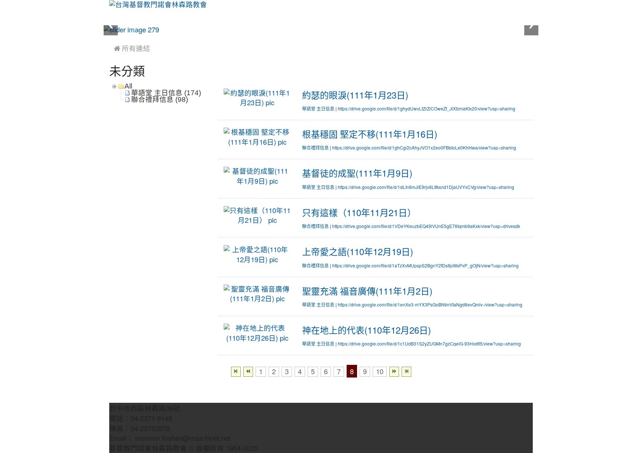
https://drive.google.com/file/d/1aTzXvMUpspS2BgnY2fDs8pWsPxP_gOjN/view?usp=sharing (425, 266)
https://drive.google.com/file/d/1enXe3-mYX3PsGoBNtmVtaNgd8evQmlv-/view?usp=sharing (430, 305)
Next (531, 25)
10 (379, 371)
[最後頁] (406, 372)
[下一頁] (394, 372)
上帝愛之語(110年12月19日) (357, 251)
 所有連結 (132, 48)
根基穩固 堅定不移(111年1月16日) (369, 134)
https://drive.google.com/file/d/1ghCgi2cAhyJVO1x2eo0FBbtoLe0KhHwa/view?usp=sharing (424, 148)
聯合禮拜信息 (315, 148)
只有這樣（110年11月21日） (359, 212)
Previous (111, 25)
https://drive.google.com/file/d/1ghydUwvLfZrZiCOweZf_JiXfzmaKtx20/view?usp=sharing (426, 109)
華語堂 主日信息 (318, 109)
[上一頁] (248, 372)
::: (111, 38)
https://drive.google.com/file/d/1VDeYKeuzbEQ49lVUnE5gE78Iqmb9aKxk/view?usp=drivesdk (426, 226)
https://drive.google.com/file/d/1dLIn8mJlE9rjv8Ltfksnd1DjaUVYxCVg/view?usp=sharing (426, 187)
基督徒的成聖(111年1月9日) (357, 173)
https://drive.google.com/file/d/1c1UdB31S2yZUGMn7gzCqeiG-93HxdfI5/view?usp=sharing (429, 344)
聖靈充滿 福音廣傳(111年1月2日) (367, 291)
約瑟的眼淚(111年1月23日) (355, 95)
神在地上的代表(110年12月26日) (366, 330)
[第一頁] (236, 372)
